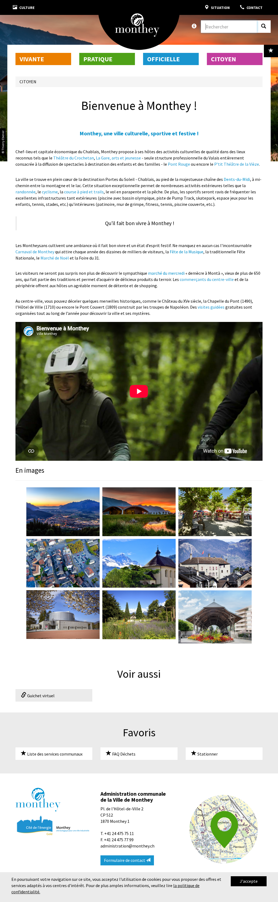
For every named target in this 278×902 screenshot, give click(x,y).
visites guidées (211, 307)
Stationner (207, 754)
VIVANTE (32, 59)
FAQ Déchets (123, 754)
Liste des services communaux (54, 754)
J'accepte (249, 881)
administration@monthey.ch (127, 846)
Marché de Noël (54, 258)
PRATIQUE (97, 59)
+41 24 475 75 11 (119, 833)
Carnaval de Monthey (34, 251)
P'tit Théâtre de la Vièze (236, 164)
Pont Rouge (179, 164)
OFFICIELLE (163, 59)
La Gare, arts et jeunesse (118, 158)
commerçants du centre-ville (207, 279)
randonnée (25, 191)
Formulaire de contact (125, 860)
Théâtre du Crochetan (73, 158)
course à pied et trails (84, 191)
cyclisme (50, 191)
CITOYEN (223, 59)
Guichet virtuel (40, 695)
